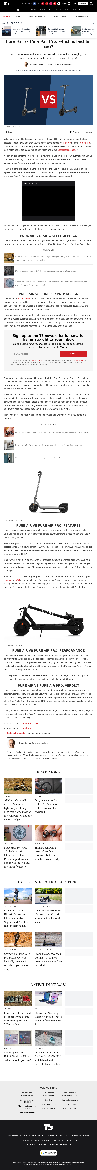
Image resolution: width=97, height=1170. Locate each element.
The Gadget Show (81, 16)
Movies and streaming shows (27, 1107)
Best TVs (48, 1100)
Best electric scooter (16, 733)
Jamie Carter (37, 64)
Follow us (76, 132)
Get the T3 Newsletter (37, 16)
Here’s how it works (75, 70)
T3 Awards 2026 (60, 16)
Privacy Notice (78, 360)
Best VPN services (27, 1112)
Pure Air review (27, 728)
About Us (63, 1136)
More (75, 10)
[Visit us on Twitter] (38, 3)
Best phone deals (69, 1096)
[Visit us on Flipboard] (54, 3)
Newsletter (88, 132)
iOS (18, 580)
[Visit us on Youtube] (46, 3)
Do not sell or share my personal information (48, 1144)
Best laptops (48, 1096)
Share (10, 132)
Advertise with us (59, 1140)
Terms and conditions (79, 1136)
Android (7, 580)
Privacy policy (26, 1140)
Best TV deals (70, 1104)
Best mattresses (48, 1109)
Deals (18, 16)
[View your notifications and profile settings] (75, 3)
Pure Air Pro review (29, 723)
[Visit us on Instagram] (50, 3)
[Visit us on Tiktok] (58, 3)
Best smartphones (48, 1104)
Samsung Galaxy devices (27, 1101)
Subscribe (82, 3)
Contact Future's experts (44, 1136)
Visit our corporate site (76, 1162)
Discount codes (69, 1109)
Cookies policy (42, 1140)
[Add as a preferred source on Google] (48, 1153)
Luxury (58, 10)
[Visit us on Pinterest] (42, 3)
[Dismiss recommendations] (93, 23)
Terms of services (38, 360)
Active (34, 10)
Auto (67, 10)
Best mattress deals (69, 1100)
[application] (48, 201)
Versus (70, 64)
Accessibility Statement (19, 1136)
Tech (25, 10)
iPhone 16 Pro (27, 1096)
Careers (73, 1140)
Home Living (45, 10)
